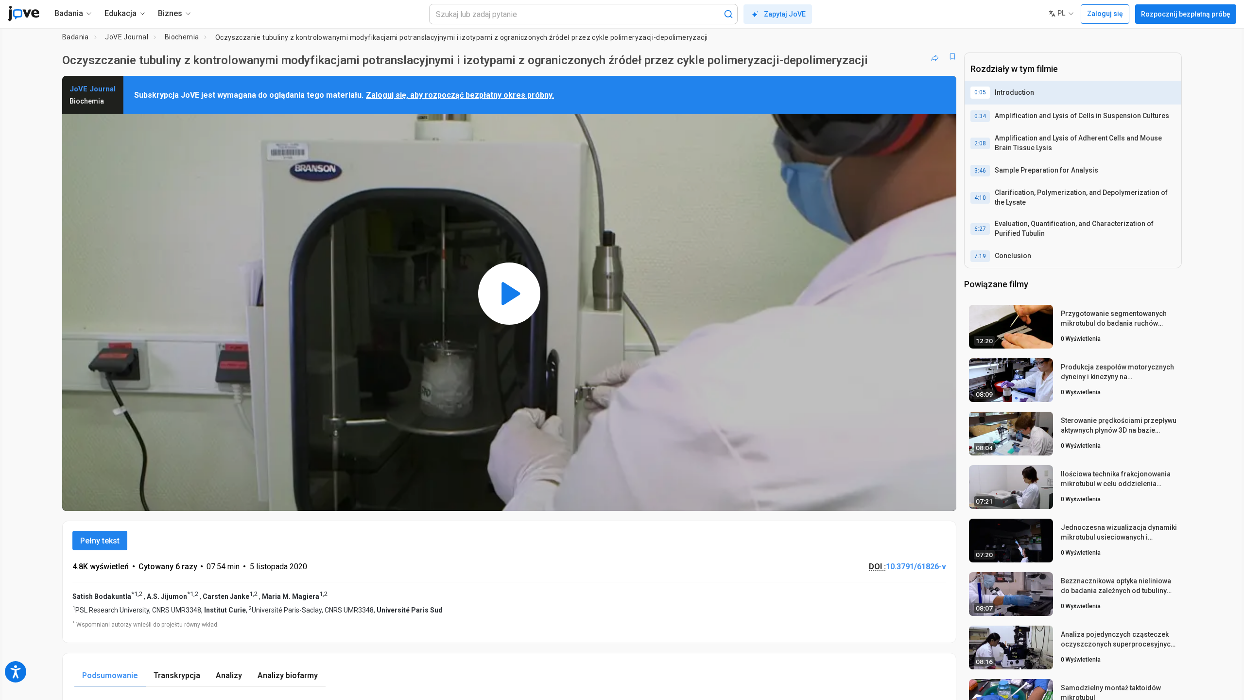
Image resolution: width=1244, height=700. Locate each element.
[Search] (728, 14)
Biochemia (182, 37)
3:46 (980, 170)
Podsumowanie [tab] (110, 675)
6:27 (980, 229)
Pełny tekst (100, 540)
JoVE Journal (126, 37)
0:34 (980, 116)
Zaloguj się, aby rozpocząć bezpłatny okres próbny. (460, 95)
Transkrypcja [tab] (177, 675)
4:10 (980, 197)
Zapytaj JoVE (785, 14)
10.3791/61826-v (916, 566)
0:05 (980, 92)
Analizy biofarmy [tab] (288, 675)
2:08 (980, 143)
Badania (75, 37)
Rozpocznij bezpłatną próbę (1185, 14)
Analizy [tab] (229, 675)
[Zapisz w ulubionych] (952, 56)
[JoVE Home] (23, 13)
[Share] (935, 56)
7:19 (980, 256)
